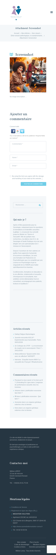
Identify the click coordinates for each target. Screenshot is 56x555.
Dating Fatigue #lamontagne (25, 334)
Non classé (36, 33)
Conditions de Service (19, 507)
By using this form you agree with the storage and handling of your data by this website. (28, 177)
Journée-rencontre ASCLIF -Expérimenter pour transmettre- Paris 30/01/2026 (28, 340)
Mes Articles (25, 33)
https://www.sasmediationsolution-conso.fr (27, 526)
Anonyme (18, 402)
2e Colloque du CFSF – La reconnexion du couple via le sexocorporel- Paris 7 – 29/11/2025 (29, 348)
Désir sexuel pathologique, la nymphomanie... (27, 36)
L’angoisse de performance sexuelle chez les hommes (29, 385)
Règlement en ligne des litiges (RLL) (24, 511)
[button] (13, 130)
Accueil (16, 33)
